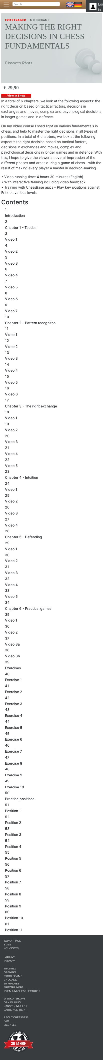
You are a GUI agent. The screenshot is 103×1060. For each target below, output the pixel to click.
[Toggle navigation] (6, 4)
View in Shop (16, 95)
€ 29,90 (11, 87)
